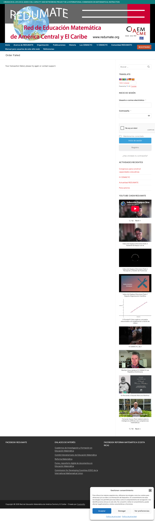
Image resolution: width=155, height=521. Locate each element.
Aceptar (101, 511)
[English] (120, 79)
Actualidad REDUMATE (128, 182)
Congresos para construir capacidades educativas (130, 170)
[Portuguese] (123, 79)
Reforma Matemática (63, 459)
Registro (135, 147)
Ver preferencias (142, 511)
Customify (81, 504)
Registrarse (144, 47)
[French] (126, 79)
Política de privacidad (113, 516)
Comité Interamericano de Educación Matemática (76, 455)
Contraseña (125, 111)
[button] (150, 490)
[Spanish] (133, 79)
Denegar (122, 511)
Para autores (124, 188)
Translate (133, 86)
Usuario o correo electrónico (132, 100)
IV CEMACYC (124, 177)
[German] (129, 79)
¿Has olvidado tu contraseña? (135, 156)
